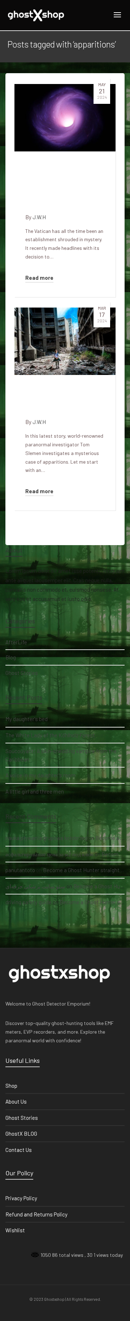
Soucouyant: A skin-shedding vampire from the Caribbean (61, 755)
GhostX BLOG (21, 1133)
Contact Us (18, 1150)
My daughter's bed (26, 719)
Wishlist (15, 1230)
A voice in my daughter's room (40, 775)
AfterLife (16, 642)
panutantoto (20, 870)
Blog (10, 657)
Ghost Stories (21, 673)
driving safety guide (28, 902)
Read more (39, 277)
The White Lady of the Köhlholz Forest (50, 735)
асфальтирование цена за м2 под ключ (49, 854)
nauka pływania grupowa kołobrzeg (46, 838)
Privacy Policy (21, 1198)
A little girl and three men (34, 791)
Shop (11, 1085)
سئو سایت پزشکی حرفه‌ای (35, 886)
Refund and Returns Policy (36, 1214)
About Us (16, 1101)
